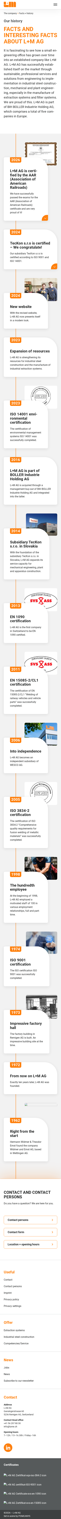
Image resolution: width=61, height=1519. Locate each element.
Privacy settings (12, 1306)
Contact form (16, 1232)
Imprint (8, 1292)
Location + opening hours (23, 1244)
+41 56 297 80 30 (12, 1423)
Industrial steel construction (19, 1336)
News (7, 1374)
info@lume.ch (10, 1426)
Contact (8, 1279)
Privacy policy (11, 1299)
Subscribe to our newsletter (19, 1380)
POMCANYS (24, 1516)
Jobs (6, 1367)
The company (10, 13)
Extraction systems (14, 1330)
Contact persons (18, 1220)
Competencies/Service (16, 1343)
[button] (52, 5)
